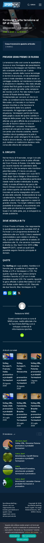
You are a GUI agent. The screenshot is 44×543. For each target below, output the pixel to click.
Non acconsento (29, 536)
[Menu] (40, 4)
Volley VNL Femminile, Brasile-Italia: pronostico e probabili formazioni (36, 411)
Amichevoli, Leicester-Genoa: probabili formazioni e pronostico (27, 483)
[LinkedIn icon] (22, 335)
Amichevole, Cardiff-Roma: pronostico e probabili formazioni (26, 458)
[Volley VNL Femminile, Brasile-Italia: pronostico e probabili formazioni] (36, 396)
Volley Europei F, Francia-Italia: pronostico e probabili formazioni (8, 371)
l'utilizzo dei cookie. (31, 532)
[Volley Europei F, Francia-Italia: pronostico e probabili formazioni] (8, 356)
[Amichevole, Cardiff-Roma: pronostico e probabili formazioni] (8, 457)
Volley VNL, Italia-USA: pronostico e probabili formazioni (8, 409)
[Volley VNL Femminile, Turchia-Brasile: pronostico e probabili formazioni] (22, 396)
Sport (25, 441)
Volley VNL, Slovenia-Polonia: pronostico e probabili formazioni (27, 445)
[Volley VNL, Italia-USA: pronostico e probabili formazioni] (8, 396)
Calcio (17, 454)
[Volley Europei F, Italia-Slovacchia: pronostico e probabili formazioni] (22, 356)
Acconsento (14, 536)
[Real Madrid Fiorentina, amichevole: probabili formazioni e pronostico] (8, 470)
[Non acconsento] (41, 532)
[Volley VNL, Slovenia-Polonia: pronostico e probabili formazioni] (36, 356)
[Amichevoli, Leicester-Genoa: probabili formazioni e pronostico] (8, 483)
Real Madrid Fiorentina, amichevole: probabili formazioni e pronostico (25, 471)
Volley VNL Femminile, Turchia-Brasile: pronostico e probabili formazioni (22, 411)
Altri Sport (18, 441)
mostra (9, 47)
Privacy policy (22, 539)
